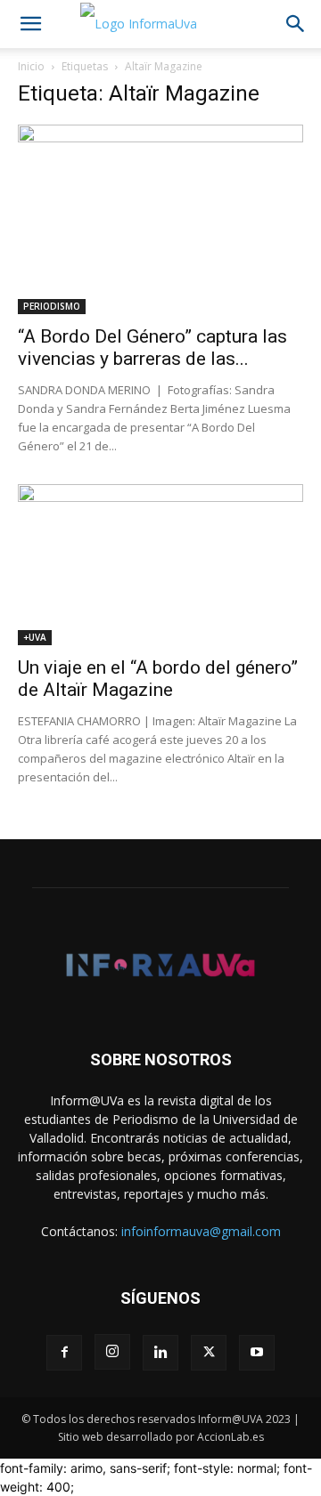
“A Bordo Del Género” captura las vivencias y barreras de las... (152, 347)
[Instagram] (112, 1352)
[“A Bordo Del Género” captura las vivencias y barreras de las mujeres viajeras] (160, 219)
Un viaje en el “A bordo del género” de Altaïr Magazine (158, 678)
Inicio (31, 66)
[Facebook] (64, 1353)
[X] (208, 1353)
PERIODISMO (51, 306)
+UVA (34, 637)
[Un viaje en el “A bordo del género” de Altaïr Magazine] (160, 564)
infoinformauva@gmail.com (201, 1231)
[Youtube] (257, 1353)
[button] (30, 24)
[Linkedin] (160, 1353)
